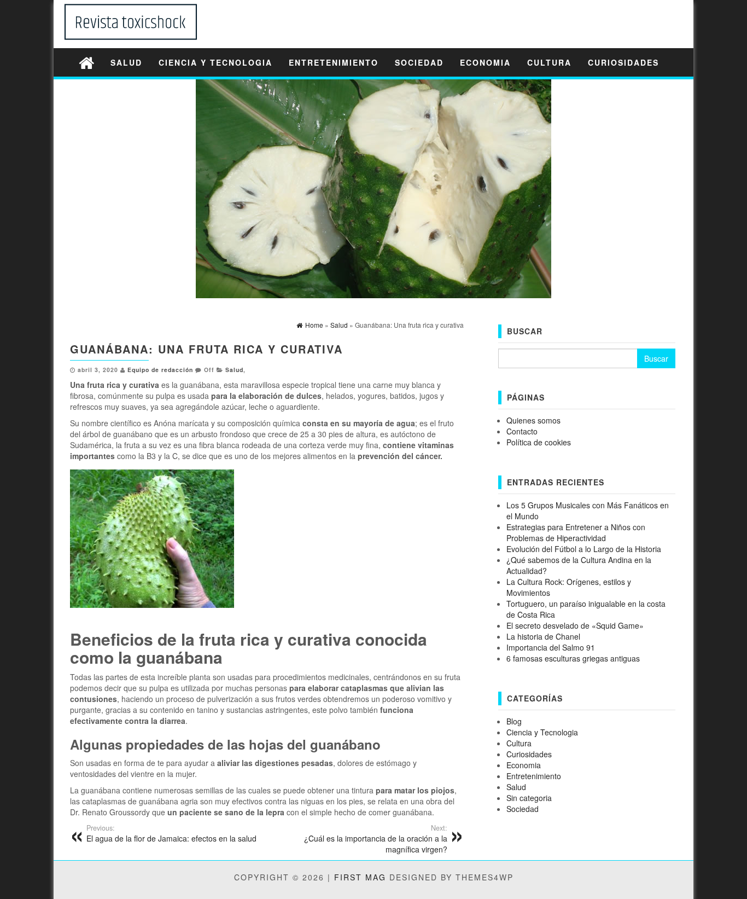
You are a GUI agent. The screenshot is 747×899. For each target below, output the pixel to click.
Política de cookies (538, 442)
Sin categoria (529, 797)
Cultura (549, 62)
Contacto (522, 431)
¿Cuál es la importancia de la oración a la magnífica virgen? (375, 839)
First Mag (360, 877)
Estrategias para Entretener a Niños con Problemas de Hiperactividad (575, 532)
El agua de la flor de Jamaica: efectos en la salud (171, 833)
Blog (514, 721)
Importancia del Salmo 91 (550, 647)
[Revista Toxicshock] (86, 62)
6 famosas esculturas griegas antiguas (573, 658)
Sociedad (419, 62)
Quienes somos (533, 420)
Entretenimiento (333, 62)
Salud (126, 62)
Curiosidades (623, 62)
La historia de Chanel (543, 636)
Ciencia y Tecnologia (215, 62)
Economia (485, 62)
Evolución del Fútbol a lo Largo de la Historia (583, 548)
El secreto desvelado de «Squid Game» (575, 625)
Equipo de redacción (160, 370)
